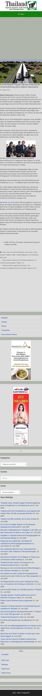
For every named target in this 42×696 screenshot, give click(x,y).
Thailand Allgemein (22, 255)
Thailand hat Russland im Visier (12, 617)
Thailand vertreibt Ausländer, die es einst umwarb (18, 519)
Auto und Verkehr (11, 252)
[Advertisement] (21, 38)
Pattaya (4, 322)
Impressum (5, 669)
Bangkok (21, 252)
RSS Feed (5, 660)
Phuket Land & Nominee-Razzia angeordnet (16, 601)
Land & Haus (29, 252)
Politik (13, 255)
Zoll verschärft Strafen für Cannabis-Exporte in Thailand (20, 589)
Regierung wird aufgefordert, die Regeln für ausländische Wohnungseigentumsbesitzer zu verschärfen (17, 543)
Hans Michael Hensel (9, 334)
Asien (4, 252)
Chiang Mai (5, 330)
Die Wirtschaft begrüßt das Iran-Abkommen (16, 620)
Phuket (3, 326)
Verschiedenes (33, 255)
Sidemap (4, 664)
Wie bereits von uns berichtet (9, 202)
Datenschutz (6, 673)
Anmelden (5, 654)
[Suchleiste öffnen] (39, 14)
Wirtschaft (3, 257)
